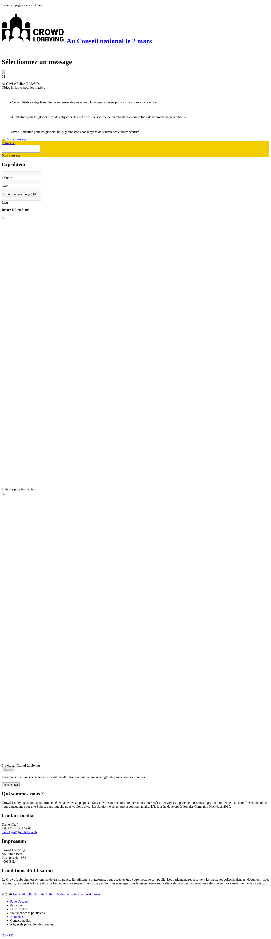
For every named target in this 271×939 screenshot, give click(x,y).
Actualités (17, 916)
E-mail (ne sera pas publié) (19, 194)
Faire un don (18, 909)
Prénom (7, 178)
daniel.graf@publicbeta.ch (19, 832)
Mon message (11, 155)
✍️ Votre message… (15, 139)
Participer (16, 905)
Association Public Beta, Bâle (32, 894)
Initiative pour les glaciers (19, 489)
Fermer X (8, 143)
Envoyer (8, 769)
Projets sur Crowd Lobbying (21, 765)
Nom (5, 186)
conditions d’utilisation (63, 777)
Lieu (5, 202)
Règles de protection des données (78, 894)
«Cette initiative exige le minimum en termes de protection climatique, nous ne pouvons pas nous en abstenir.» (83, 102)
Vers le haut (10, 784)
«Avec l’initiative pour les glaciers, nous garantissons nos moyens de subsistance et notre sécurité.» (76, 132)
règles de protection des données (123, 777)
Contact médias (20, 920)
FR (11, 935)
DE (4, 935)
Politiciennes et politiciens (27, 913)
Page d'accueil (19, 901)
